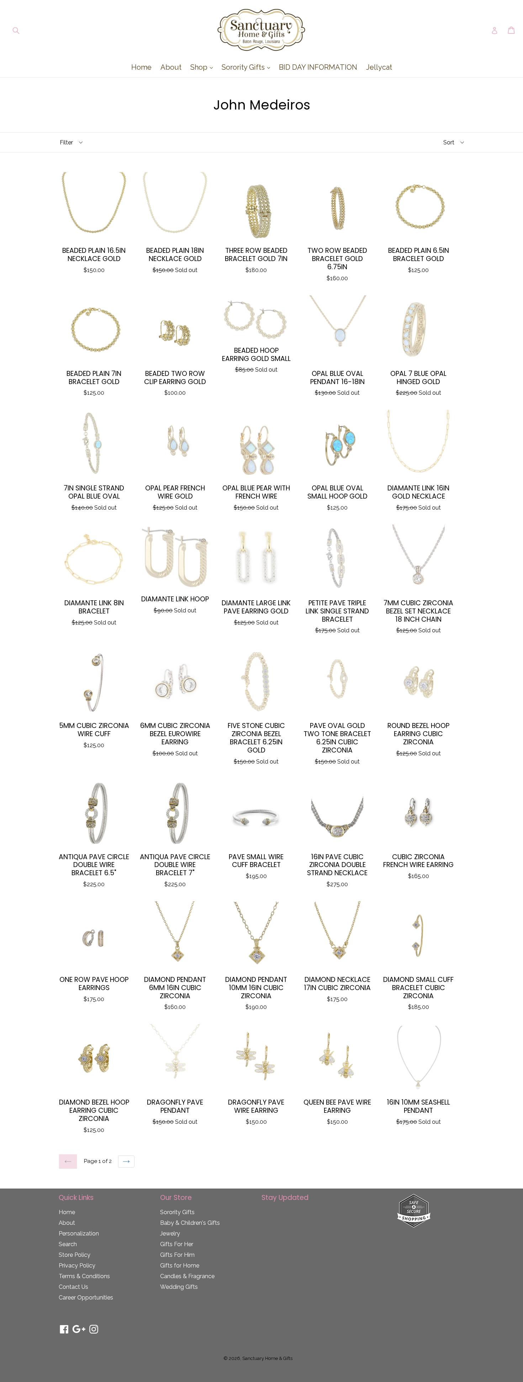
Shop (203, 67)
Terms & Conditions (84, 1276)
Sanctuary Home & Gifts (267, 1358)
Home (141, 67)
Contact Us (73, 1286)
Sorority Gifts (248, 67)
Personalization (79, 1233)
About (170, 67)
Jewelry (170, 1233)
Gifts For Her (176, 1244)
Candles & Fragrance (187, 1276)
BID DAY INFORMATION (318, 67)
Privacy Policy (77, 1265)
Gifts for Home (179, 1265)
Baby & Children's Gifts (190, 1222)
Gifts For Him (177, 1254)
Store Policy (74, 1254)
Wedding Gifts (179, 1286)
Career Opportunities (86, 1297)
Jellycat (379, 67)
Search (68, 1244)
